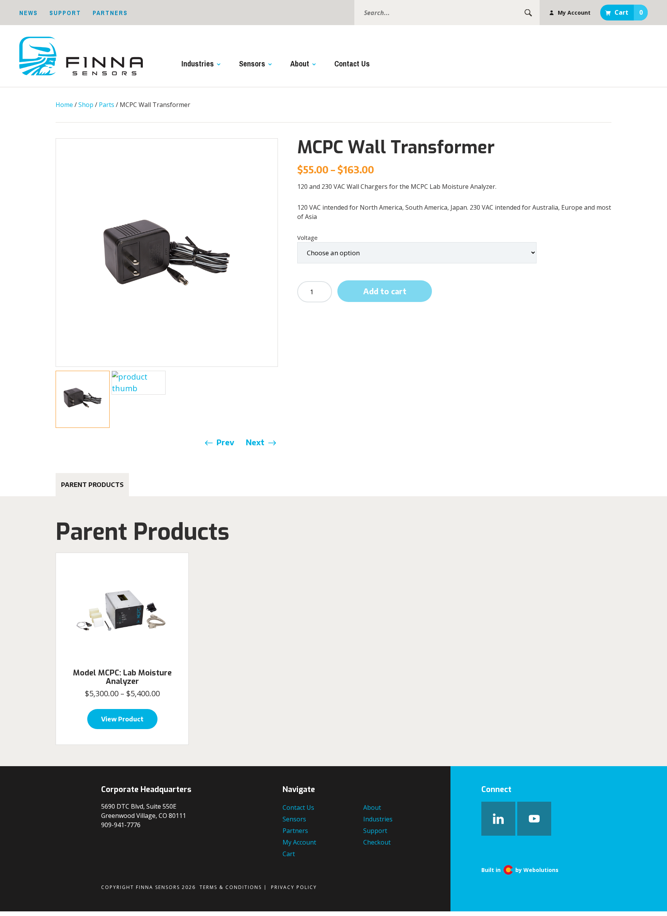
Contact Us (352, 63)
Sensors (252, 63)
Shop (85, 104)
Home (64, 104)
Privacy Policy (294, 887)
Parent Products (92, 485)
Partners (110, 12)
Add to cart (384, 291)
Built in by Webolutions (520, 870)
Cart (629, 12)
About (299, 63)
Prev (225, 442)
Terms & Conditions (231, 887)
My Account (574, 12)
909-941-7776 (121, 825)
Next (255, 442)
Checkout (377, 842)
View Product (122, 719)
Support (65, 12)
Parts (106, 104)
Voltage (307, 237)
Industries (197, 63)
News (28, 12)
